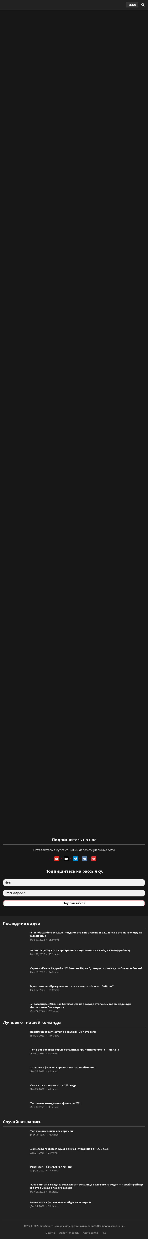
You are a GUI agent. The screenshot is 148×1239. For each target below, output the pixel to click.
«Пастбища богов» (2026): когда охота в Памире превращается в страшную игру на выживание (86, 934)
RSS (104, 1232)
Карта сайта (90, 1232)
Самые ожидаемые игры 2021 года (53, 1085)
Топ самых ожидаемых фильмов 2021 (55, 1103)
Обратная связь (69, 1232)
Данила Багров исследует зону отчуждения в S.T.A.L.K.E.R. (69, 1149)
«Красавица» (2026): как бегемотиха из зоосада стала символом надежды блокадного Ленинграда (80, 1005)
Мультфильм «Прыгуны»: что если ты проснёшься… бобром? (72, 986)
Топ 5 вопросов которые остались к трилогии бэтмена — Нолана (74, 1049)
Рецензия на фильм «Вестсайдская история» (61, 1202)
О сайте (50, 1232)
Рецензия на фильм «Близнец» (51, 1166)
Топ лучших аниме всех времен (51, 1131)
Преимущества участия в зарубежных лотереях (63, 1031)
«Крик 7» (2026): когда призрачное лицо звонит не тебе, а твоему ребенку (80, 950)
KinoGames (46, 1226)
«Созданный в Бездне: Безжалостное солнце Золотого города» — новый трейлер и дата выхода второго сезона (86, 1186)
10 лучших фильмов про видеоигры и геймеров (62, 1067)
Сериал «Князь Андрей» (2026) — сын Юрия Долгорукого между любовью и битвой (86, 968)
